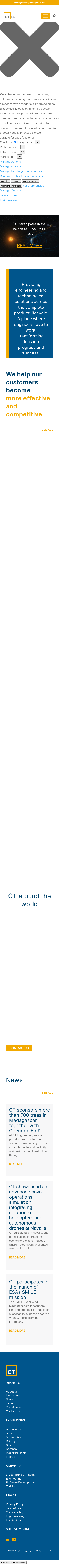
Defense (11, 1449)
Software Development (21, 1482)
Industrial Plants (16, 1452)
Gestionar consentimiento (13, 1563)
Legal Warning (9, 200)
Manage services (11, 166)
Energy (10, 1456)
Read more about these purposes (21, 176)
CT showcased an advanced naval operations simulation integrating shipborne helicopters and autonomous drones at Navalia (28, 1207)
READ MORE (29, 245)
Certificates (13, 1407)
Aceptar (5, 181)
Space (10, 1433)
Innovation (13, 1395)
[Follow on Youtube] (14, 1540)
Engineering (13, 1478)
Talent (10, 1403)
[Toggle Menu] (45, 15)
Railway (11, 1441)
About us (11, 1391)
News (9, 1399)
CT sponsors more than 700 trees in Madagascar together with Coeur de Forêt (29, 1120)
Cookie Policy (14, 1512)
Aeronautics (13, 1429)
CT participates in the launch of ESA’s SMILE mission (29, 228)
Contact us (13, 1411)
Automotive (13, 1437)
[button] (29, 48)
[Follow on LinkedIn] (7, 1539)
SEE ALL (47, 429)
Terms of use (8, 195)
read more (17, 1164)
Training (11, 1486)
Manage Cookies (11, 190)
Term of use (13, 1508)
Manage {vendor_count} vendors (21, 171)
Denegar (16, 181)
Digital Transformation (20, 1474)
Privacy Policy (15, 1504)
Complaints (13, 1520)
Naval (9, 1445)
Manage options (10, 161)
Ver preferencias (30, 181)
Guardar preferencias (11, 186)
